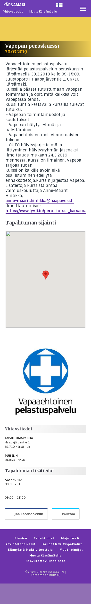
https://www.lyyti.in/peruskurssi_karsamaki (48, 210)
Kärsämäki (14, 4)
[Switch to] (67, 4)
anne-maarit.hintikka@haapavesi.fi (40, 200)
